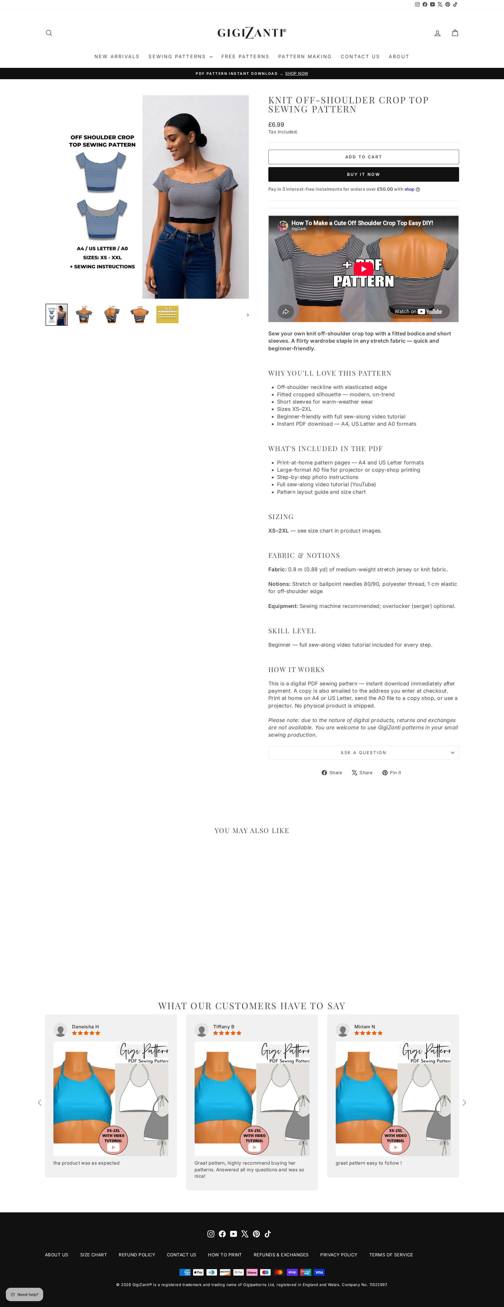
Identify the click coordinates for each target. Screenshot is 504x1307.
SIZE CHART (93, 1255)
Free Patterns (245, 56)
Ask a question (364, 752)
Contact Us (360, 56)
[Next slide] (464, 1102)
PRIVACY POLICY (338, 1255)
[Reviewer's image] (110, 1098)
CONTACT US (182, 1255)
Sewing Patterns (178, 56)
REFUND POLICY (137, 1255)
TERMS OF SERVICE (391, 1255)
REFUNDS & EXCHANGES (281, 1255)
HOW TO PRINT (225, 1255)
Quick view (94, 940)
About (399, 56)
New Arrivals (117, 56)
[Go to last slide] (40, 1102)
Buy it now (363, 174)
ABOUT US (57, 1255)
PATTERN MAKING (305, 56)
